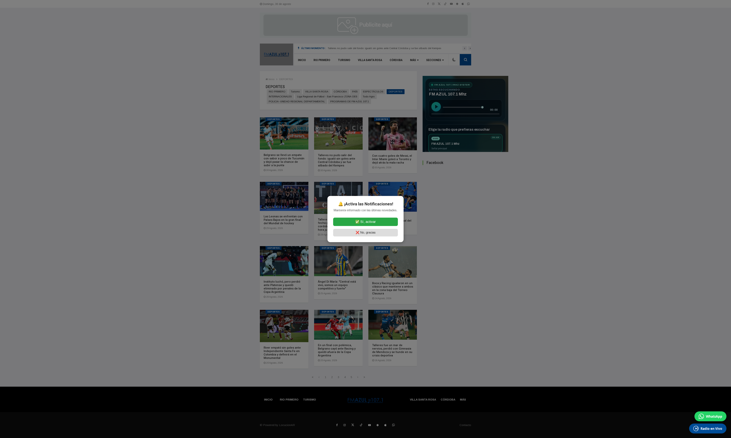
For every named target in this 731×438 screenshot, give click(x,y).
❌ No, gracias (366, 232)
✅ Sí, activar (365, 222)
